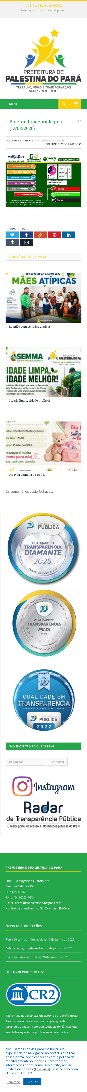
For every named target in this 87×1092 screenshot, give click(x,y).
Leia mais (42, 1069)
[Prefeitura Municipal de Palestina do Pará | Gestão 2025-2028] (43, 59)
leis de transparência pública (25, 1032)
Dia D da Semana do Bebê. (27, 475)
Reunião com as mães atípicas (30, 326)
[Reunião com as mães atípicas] (43, 298)
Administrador (21, 140)
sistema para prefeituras (60, 1016)
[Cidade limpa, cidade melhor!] (43, 372)
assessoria (36, 1021)
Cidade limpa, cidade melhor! (42, 10)
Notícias (75, 144)
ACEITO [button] (32, 1081)
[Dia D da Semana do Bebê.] (43, 446)
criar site (33, 1016)
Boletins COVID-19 (57, 144)
